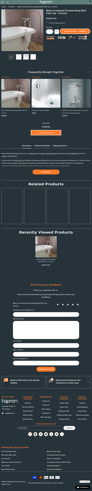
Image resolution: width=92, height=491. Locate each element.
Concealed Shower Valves (56, 455)
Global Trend (5, 484)
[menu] (2, 2)
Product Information (42, 146)
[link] (12, 218)
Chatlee (87, 481)
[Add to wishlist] (57, 31)
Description (26, 146)
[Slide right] (88, 382)
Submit (69, 428)
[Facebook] (30, 434)
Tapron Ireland (58, 483)
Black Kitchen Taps (8, 469)
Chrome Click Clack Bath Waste (40, 110)
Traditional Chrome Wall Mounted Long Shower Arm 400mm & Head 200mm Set (75, 112)
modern (4, 156)
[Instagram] (35, 434)
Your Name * (17, 341)
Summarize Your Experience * (24, 310)
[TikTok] (46, 434)
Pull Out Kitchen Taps (9, 451)
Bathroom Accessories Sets (11, 462)
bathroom (32, 153)
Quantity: (49, 27)
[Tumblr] (51, 434)
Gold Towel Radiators (54, 469)
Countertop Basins (53, 466)
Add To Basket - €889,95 (76, 31)
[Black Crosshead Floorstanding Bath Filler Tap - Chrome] (46, 246)
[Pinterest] (41, 434)
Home (3, 7)
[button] (89, 71)
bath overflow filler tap (49, 153)
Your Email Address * (20, 358)
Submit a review (46, 369)
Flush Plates (5, 466)
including (6, 77)
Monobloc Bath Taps (8, 455)
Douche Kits (5, 458)
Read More (46, 172)
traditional (74, 153)
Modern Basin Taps (53, 451)
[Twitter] (62, 434)
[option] (22, 30)
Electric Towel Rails (53, 458)
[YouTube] (57, 434)
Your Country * (18, 350)
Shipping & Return (60, 146)
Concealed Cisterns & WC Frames (59, 462)
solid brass (18, 160)
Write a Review (18, 319)
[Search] (7, 2)
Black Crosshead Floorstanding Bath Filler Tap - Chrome (14, 112)
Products (11, 7)
